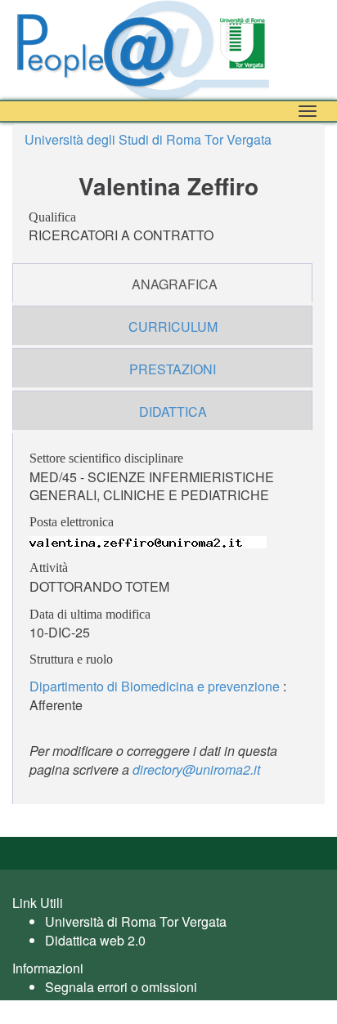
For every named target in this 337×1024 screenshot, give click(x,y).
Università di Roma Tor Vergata (136, 921)
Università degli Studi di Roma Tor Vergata (148, 139)
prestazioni (172, 369)
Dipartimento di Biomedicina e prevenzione (154, 686)
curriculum (173, 326)
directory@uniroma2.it (196, 769)
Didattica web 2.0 (95, 940)
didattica (173, 411)
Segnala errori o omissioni (121, 986)
